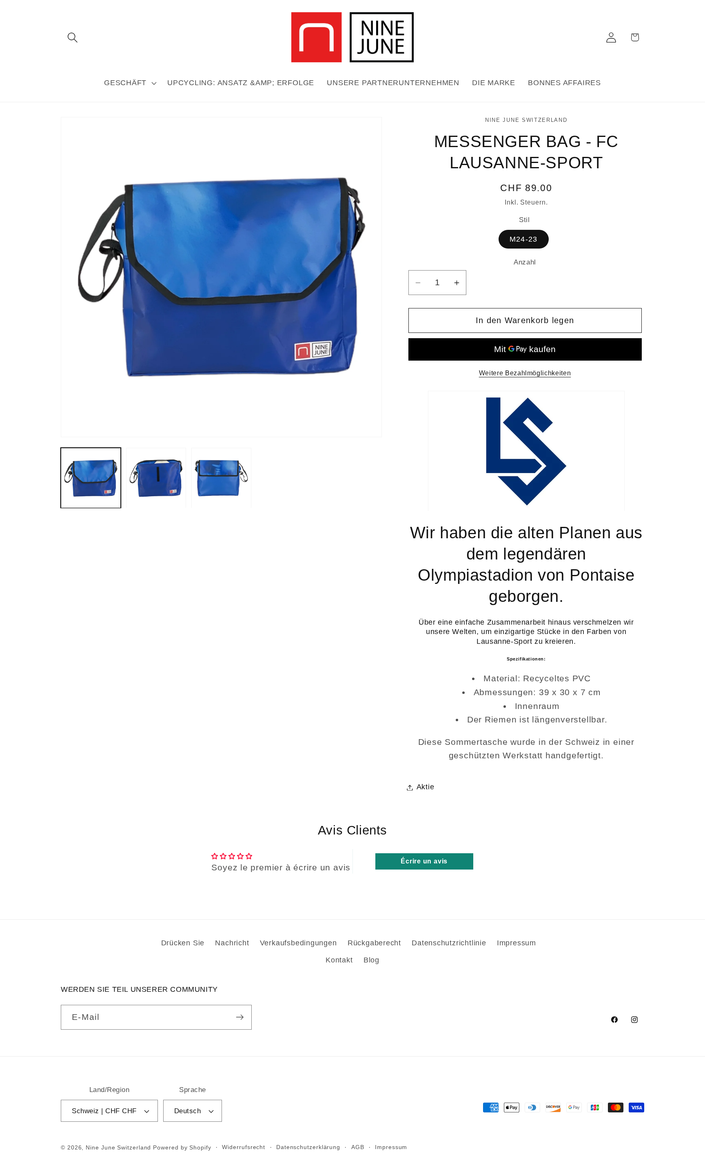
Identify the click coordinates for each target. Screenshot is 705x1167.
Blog (371, 960)
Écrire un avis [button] (424, 861)
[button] (72, 37)
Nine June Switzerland (118, 1147)
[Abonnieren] (239, 1017)
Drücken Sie (183, 943)
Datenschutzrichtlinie (449, 943)
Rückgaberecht (374, 943)
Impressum (516, 943)
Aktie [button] (426, 787)
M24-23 (524, 239)
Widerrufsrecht (243, 1147)
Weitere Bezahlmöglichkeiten (525, 373)
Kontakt (339, 960)
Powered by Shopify (182, 1147)
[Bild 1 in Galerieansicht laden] (91, 478)
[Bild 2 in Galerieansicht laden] (156, 478)
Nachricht (232, 943)
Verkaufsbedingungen (298, 943)
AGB (357, 1147)
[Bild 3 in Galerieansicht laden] (221, 478)
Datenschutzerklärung (308, 1147)
